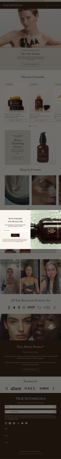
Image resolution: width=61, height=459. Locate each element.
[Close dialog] (59, 211)
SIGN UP (15, 235)
